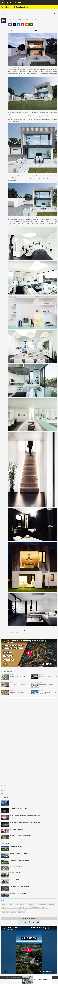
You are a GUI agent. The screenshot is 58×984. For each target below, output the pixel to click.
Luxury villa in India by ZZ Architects (17, 692)
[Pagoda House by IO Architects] (5, 850)
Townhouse (4, 790)
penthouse (16, 904)
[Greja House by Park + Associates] (34, 686)
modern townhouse (6, 912)
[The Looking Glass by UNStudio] (5, 832)
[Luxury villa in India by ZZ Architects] (5, 694)
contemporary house (35, 19)
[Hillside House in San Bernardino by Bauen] (5, 876)
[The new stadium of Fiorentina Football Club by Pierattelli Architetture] (5, 819)
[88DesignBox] (15, 3)
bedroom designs (50, 904)
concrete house (37, 907)
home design (26, 904)
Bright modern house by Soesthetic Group (18, 684)
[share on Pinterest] (22, 24)
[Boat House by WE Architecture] (5, 883)
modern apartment (38, 910)
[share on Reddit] (27, 24)
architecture (4, 904)
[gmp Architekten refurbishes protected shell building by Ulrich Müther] (5, 826)
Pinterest (33, 922)
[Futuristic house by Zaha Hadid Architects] (5, 869)
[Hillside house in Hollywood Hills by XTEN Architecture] (34, 678)
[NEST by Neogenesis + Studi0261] (27, 983)
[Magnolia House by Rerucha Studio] (5, 805)
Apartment (3, 785)
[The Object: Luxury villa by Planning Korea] (5, 678)
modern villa (22, 19)
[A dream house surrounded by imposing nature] (5, 863)
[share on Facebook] (10, 24)
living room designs (42, 904)
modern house (46, 910)
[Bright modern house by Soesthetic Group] (5, 685)
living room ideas (15, 910)
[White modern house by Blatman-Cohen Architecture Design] (34, 693)
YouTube (38, 922)
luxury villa (28, 19)
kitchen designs (14, 907)
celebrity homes (29, 907)
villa (11, 19)
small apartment (21, 912)
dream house (45, 907)
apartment (10, 904)
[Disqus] (29, 719)
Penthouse (4, 788)
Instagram (24, 922)
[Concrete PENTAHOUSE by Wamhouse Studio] (5, 890)
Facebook (20, 922)
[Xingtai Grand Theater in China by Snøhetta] (5, 812)
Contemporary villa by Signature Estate (18, 630)
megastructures (29, 910)
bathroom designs (5, 907)
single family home (16, 19)
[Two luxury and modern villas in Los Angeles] (5, 857)
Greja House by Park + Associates (46, 684)
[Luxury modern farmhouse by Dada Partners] (5, 896)
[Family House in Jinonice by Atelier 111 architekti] (5, 838)
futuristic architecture (6, 910)
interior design (33, 904)
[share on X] (14, 24)
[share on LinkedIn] (18, 24)
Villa (2, 793)
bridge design (21, 907)
